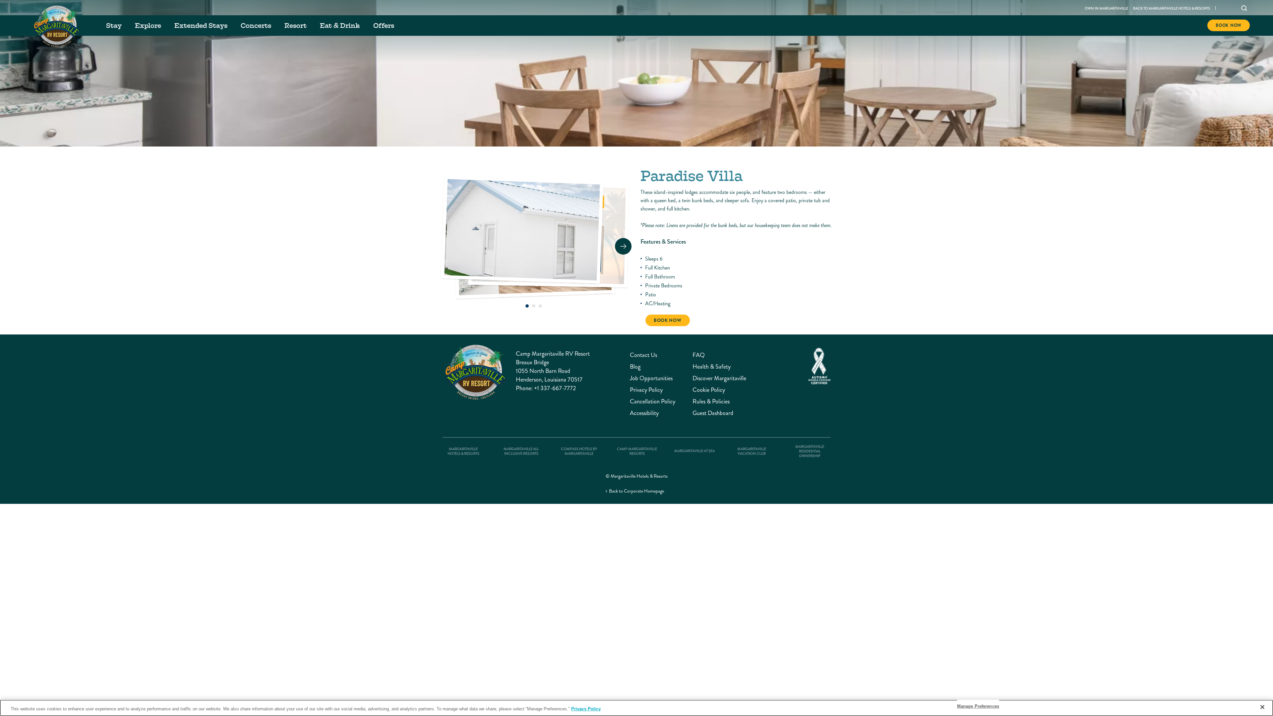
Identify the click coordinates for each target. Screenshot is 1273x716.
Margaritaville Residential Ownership (809, 451)
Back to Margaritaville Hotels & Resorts (1171, 8)
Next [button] (623, 246)
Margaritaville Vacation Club (751, 451)
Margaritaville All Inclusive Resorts (521, 451)
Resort (295, 26)
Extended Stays (200, 26)
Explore (148, 26)
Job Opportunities (651, 378)
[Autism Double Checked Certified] (819, 366)
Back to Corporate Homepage (636, 491)
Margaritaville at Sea (694, 451)
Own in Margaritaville (1106, 8)
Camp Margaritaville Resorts (637, 451)
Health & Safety (712, 367)
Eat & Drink (340, 26)
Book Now (1229, 25)
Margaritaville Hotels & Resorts (463, 451)
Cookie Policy (709, 390)
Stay (114, 26)
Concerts (256, 26)
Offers (383, 26)
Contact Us (643, 355)
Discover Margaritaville (719, 378)
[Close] (1262, 707)
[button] (527, 306)
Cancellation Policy (652, 401)
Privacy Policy (646, 390)
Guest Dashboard (713, 413)
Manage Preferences (978, 706)
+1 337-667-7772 (555, 388)
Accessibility (644, 413)
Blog (635, 367)
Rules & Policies (711, 401)
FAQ (699, 355)
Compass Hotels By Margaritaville (579, 451)
